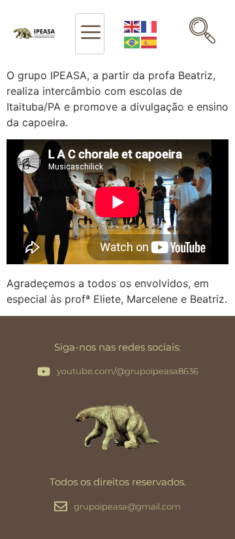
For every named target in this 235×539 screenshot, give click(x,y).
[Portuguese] (132, 41)
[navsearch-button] (202, 34)
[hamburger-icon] (89, 33)
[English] (132, 26)
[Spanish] (149, 41)
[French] (149, 26)
